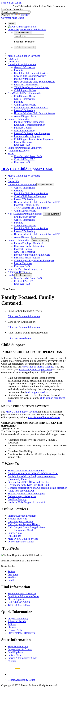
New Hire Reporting (24, 130)
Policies (12, 624)
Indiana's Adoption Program (22, 515)
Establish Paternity (17, 499)
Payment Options (23, 127)
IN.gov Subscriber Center (21, 541)
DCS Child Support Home (31, 169)
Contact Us (13, 61)
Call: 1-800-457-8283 (19, 602)
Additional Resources (19, 150)
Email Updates (15, 652)
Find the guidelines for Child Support (26, 493)
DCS (5, 169)
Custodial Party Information (22, 64)
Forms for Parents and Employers (25, 147)
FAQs (11, 153)
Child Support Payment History (24, 524)
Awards (12, 660)
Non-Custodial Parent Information (25, 93)
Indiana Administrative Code (22, 658)
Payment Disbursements (26, 84)
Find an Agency (16, 599)
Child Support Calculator (20, 521)
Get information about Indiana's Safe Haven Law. (33, 473)
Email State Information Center (23, 596)
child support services (37, 392)
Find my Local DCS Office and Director (28, 482)
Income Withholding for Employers (32, 133)
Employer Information (19, 119)
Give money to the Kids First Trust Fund (28, 485)
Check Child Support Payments (30, 76)
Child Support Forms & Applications (26, 527)
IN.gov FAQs (15, 630)
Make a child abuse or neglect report (26, 470)
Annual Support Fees (25, 116)
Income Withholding (24, 78)
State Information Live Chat (22, 593)
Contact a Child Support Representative (28, 502)
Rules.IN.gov (14, 535)
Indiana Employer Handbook (29, 122)
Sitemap (12, 627)
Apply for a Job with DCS (21, 490)
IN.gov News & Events (20, 649)
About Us (13, 58)
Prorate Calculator (23, 142)
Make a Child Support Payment (24, 55)
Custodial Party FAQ (24, 159)
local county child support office (35, 369)
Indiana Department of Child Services (27, 29)
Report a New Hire (17, 518)
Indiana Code (14, 655)
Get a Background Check (21, 530)
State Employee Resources (21, 633)
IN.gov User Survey (18, 618)
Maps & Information (18, 646)
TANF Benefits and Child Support (31, 87)
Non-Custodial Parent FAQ (28, 156)
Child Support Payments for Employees (34, 139)
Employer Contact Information (29, 124)
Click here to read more (19, 338)
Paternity (18, 70)
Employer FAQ (22, 145)
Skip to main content (11, 2)
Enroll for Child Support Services (31, 73)
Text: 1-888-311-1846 (19, 605)
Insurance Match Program (27, 136)
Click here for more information (24, 316)
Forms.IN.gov (15, 533)
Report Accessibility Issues (21, 679)
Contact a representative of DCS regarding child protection (37, 487)
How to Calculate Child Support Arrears (34, 81)
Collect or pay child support (22, 496)
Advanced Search (17, 621)
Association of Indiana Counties (38, 366)
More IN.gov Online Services (23, 538)
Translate (25, 15)
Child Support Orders (25, 90)
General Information (24, 67)
